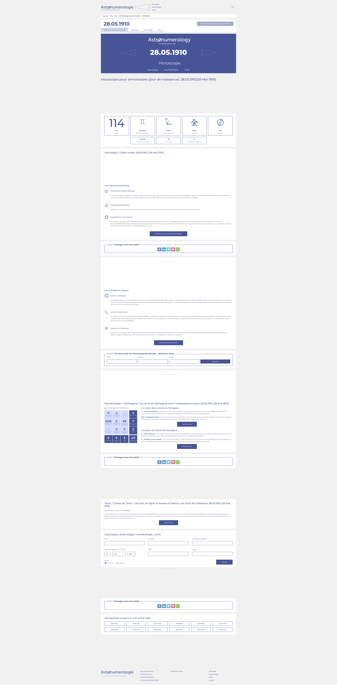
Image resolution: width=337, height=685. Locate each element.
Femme (121, 563)
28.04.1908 (201, 629)
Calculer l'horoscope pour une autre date (215, 23)
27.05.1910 (136, 623)
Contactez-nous (146, 674)
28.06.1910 (200, 623)
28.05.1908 (114, 629)
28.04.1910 (222, 623)
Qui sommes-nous (146, 671)
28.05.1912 (136, 629)
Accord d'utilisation (147, 677)
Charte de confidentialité (149, 680)
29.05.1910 (114, 623)
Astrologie (155, 4)
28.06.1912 (179, 629)
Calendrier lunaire (176, 671)
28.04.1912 (222, 629)
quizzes (211, 680)
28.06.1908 (157, 629)
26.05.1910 (179, 623)
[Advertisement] (168, 97)
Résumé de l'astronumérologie (115, 30)
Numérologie (156, 7)
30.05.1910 (157, 623)
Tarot (154, 10)
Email (171, 357)
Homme (110, 563)
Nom (109, 357)
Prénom (141, 357)
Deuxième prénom (199, 539)
